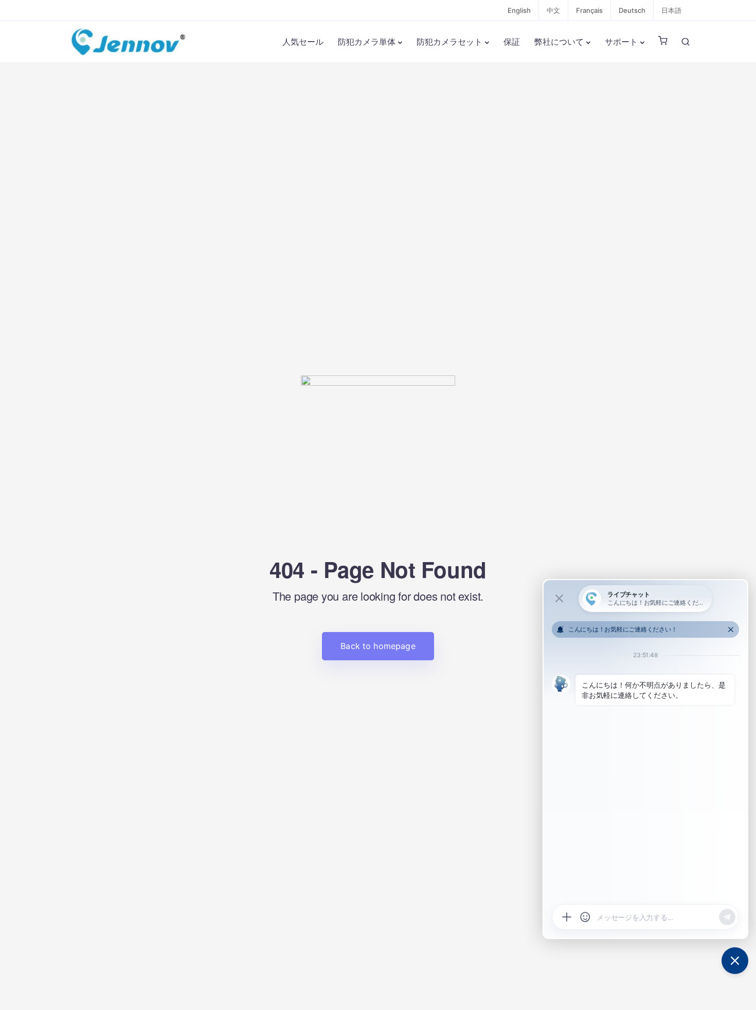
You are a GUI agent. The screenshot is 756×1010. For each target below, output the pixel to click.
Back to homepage (378, 646)
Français (589, 10)
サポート (621, 42)
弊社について (559, 42)
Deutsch (632, 10)
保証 (511, 42)
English (519, 10)
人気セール (302, 42)
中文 (553, 10)
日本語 (671, 10)
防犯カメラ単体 (366, 42)
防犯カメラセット (449, 42)
